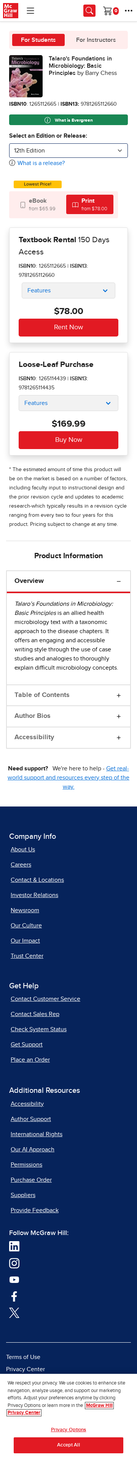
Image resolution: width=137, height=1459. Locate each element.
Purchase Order (31, 1180)
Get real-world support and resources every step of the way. (68, 777)
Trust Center (27, 956)
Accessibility (34, 737)
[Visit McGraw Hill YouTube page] (14, 1279)
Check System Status (39, 1029)
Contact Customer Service (45, 999)
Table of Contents (42, 695)
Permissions (26, 1165)
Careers (21, 865)
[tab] (38, 204)
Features (39, 290)
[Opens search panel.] (89, 11)
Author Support (31, 1119)
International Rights (36, 1134)
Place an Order (30, 1060)
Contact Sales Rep (35, 1014)
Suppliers (23, 1195)
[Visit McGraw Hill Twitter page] (14, 1312)
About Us (23, 849)
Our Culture (26, 925)
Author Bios (32, 716)
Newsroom (25, 910)
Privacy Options (68, 1429)
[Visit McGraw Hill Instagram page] (14, 1263)
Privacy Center (25, 1369)
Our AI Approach (32, 1149)
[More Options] (128, 10)
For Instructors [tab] (96, 40)
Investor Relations (34, 895)
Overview (29, 581)
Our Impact (25, 941)
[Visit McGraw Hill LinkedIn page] (14, 1246)
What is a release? (41, 163)
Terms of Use (23, 1357)
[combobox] (68, 150)
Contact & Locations (37, 880)
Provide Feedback (35, 1210)
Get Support (27, 1044)
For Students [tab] (38, 40)
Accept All (68, 1445)
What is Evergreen (73, 120)
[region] (68, 1416)
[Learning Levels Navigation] (30, 11)
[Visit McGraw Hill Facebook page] (14, 1296)
